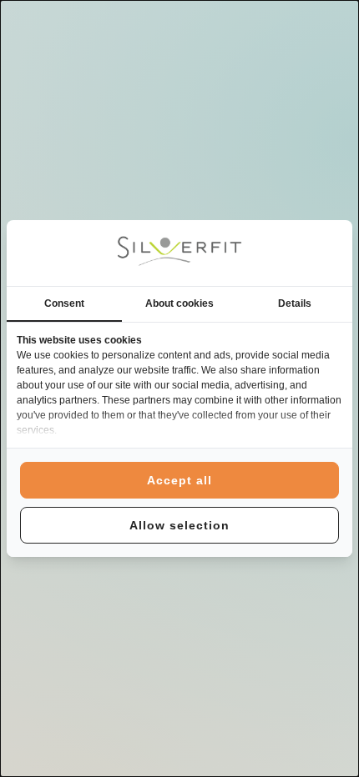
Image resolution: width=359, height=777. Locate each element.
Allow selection (179, 525)
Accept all (179, 480)
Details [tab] (294, 303)
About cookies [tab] (179, 303)
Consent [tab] (64, 303)
